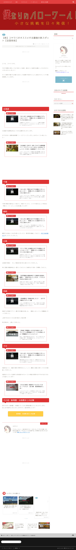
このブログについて (7, 2)
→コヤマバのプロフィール (62, 72)
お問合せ (16, 548)
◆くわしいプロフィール (23, 432)
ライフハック (24, 2)
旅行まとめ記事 (44, 2)
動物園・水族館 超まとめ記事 (25, 414)
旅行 (17, 2)
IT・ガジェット (34, 2)
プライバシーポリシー (7, 548)
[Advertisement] (29, 56)
